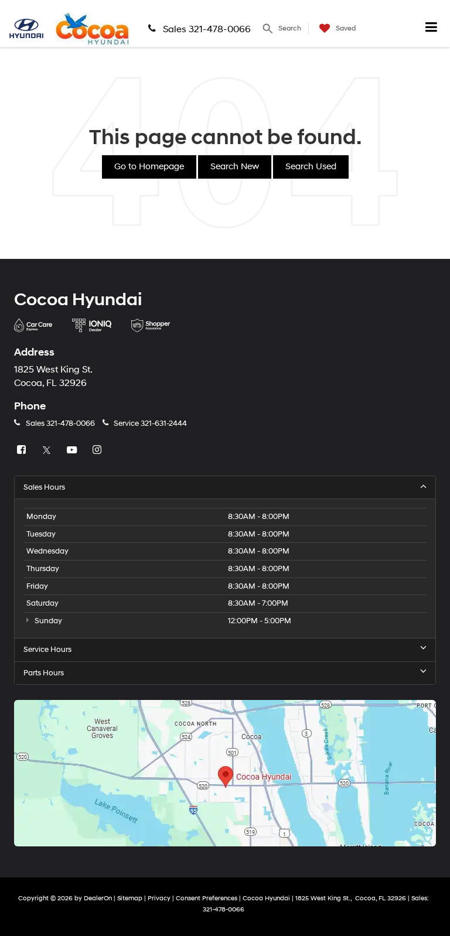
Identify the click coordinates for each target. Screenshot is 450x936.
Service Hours (47, 649)
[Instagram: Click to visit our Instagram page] (98, 450)
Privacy (159, 898)
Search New (234, 166)
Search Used (310, 166)
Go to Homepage (149, 166)
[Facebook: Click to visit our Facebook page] (23, 450)
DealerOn (98, 898)
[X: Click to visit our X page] (48, 450)
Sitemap (129, 898)
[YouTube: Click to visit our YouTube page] (73, 450)
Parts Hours (43, 673)
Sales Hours (44, 487)
